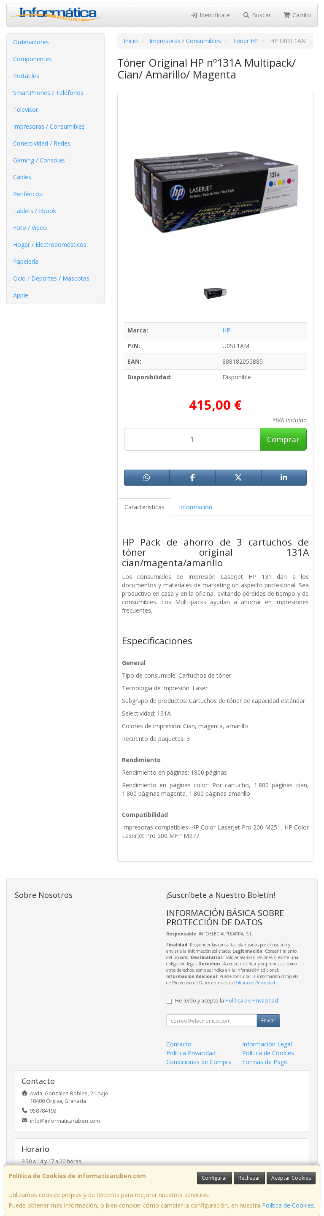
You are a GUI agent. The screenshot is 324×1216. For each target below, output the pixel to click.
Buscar (260, 15)
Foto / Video (30, 228)
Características (144, 507)
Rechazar (249, 1177)
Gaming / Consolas (39, 160)
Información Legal (267, 1044)
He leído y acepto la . (227, 1000)
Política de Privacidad (254, 983)
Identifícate (214, 15)
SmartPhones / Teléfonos (48, 93)
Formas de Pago (265, 1062)
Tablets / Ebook (34, 211)
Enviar (268, 1020)
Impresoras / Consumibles (49, 126)
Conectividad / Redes (41, 143)
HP (226, 330)
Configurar (214, 1177)
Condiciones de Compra (199, 1062)
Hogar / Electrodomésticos (49, 244)
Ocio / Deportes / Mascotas (51, 278)
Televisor (25, 109)
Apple (20, 295)
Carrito (301, 15)
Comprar (283, 439)
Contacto (179, 1044)
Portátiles (26, 76)
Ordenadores (31, 42)
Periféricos (27, 194)
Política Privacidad (191, 1053)
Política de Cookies (288, 1205)
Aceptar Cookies (291, 1177)
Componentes (32, 59)
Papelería (25, 261)
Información (195, 507)
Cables (22, 177)
